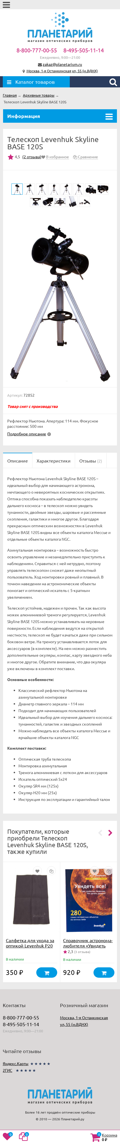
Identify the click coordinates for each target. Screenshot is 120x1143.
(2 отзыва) (31, 156)
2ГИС (7, 1070)
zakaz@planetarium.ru (62, 64)
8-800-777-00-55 (36, 50)
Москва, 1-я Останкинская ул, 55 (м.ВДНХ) (62, 70)
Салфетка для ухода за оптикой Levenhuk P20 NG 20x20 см (30, 945)
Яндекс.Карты (15, 1063)
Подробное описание (26, 433)
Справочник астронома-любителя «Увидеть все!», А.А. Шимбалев (88, 945)
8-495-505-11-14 (83, 50)
